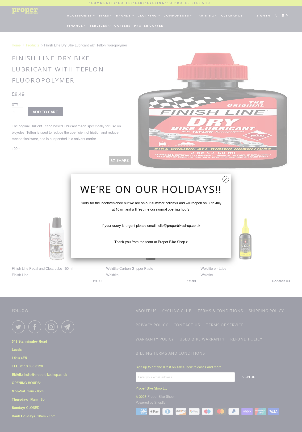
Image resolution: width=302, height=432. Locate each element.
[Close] (225, 178)
